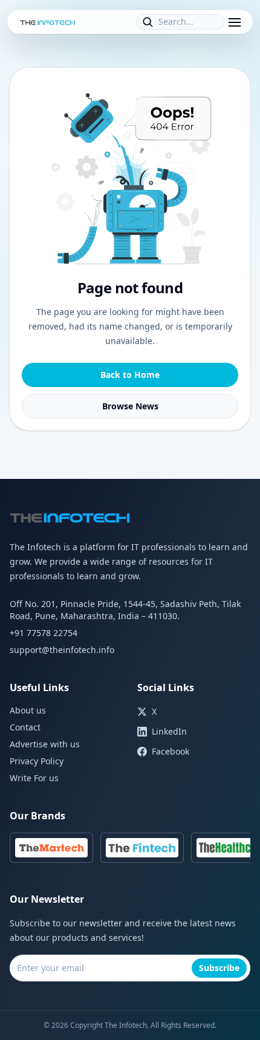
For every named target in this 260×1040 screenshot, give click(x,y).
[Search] (147, 22)
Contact (25, 727)
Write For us (34, 778)
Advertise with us (45, 744)
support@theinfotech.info (62, 649)
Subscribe (219, 967)
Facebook (170, 751)
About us (28, 710)
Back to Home (130, 374)
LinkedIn (169, 731)
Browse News (130, 406)
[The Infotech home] (47, 21)
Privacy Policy (36, 761)
